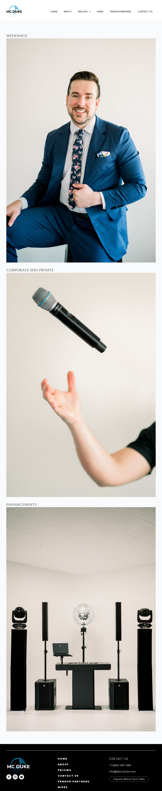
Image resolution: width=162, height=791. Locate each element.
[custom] (21, 776)
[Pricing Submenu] (91, 11)
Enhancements (21, 505)
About (68, 11)
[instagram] (15, 776)
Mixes (100, 11)
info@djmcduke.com (122, 771)
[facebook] (8, 776)
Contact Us (145, 11)
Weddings (16, 36)
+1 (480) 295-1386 (120, 765)
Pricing (83, 11)
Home (54, 11)
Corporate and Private (30, 270)
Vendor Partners (120, 11)
